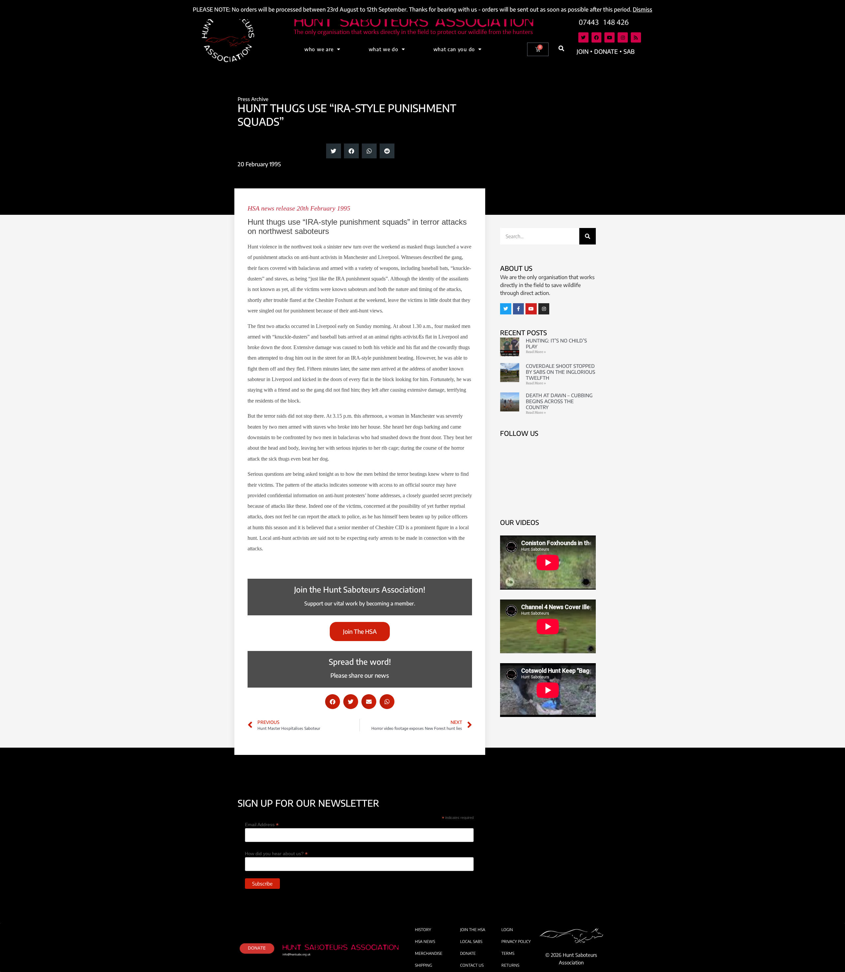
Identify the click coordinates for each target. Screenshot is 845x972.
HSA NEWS (425, 941)
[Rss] (636, 37)
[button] (561, 48)
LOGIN (507, 929)
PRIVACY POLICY (516, 941)
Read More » (536, 352)
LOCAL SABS (471, 941)
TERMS (507, 953)
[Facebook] (597, 37)
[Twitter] (583, 37)
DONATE (468, 953)
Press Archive (253, 99)
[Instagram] (623, 37)
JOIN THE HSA (472, 929)
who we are (319, 49)
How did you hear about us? (276, 853)
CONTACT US (472, 965)
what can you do (454, 49)
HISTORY (423, 929)
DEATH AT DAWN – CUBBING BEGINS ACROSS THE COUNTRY (559, 401)
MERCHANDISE (428, 953)
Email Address (262, 824)
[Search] (587, 236)
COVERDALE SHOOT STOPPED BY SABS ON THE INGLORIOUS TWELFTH (560, 372)
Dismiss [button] (642, 9)
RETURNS (510, 965)
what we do (383, 49)
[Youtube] (609, 37)
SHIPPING (423, 965)
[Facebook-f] (518, 308)
